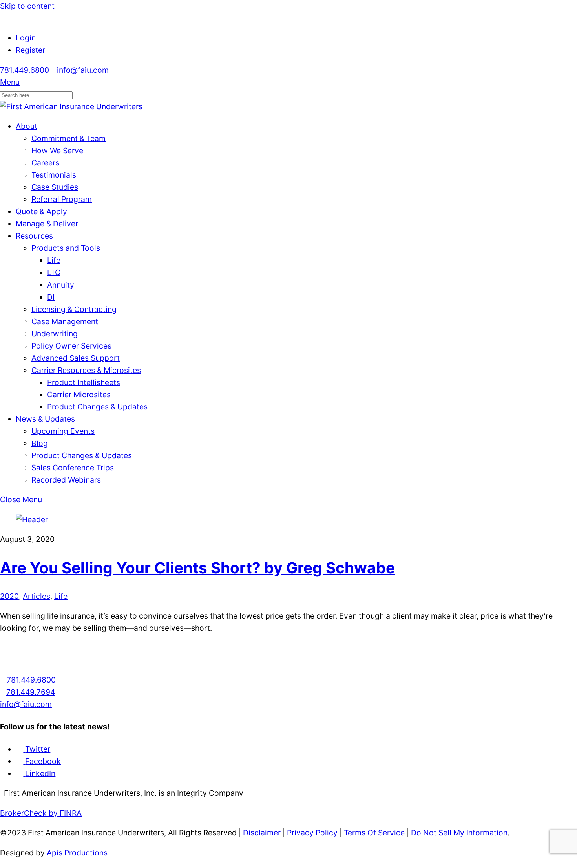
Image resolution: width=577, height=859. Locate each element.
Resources (34, 235)
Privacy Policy (312, 832)
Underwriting (54, 333)
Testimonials (53, 175)
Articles (36, 596)
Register (30, 50)
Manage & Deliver (47, 223)
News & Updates (45, 419)
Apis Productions (77, 852)
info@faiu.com (83, 70)
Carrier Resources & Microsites (86, 370)
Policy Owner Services (71, 346)
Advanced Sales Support (75, 358)
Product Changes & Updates (97, 406)
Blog (39, 443)
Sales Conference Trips (72, 467)
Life (53, 260)
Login (26, 37)
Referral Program (61, 199)
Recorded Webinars (66, 480)
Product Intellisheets (83, 382)
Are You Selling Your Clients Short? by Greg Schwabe (197, 567)
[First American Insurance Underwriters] (71, 106)
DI (51, 297)
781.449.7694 (30, 692)
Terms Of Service (374, 832)
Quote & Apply (41, 211)
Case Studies (54, 187)
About (26, 126)
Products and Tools (65, 248)
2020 (9, 596)
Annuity (60, 285)
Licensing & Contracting (74, 309)
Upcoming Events (63, 431)
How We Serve (57, 150)
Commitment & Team (68, 138)
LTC (53, 272)
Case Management (64, 321)
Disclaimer (262, 832)
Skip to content (27, 6)
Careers (45, 162)
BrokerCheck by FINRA (41, 813)
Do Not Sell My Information (459, 832)
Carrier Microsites (79, 394)
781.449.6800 (24, 70)
